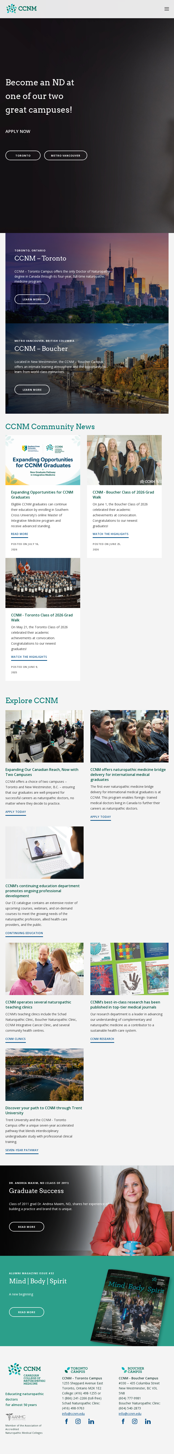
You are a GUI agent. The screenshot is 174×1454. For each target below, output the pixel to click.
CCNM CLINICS (15, 1039)
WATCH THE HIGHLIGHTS (111, 534)
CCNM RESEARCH (102, 1039)
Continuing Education (24, 933)
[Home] (87, 10)
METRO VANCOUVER (65, 155)
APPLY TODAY (15, 812)
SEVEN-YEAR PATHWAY (22, 1150)
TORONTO (23, 155)
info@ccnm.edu (73, 1413)
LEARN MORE (32, 299)
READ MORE (19, 534)
